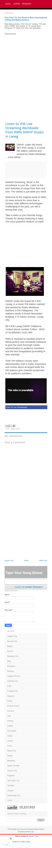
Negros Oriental (13, 766)
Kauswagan (11, 731)
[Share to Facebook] (14, 426)
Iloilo (9, 716)
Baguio (10, 646)
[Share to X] (11, 426)
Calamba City (12, 681)
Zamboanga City (13, 795)
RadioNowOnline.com (26, 832)
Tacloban (10, 786)
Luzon (17, 429)
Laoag (13, 429)
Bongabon (11, 666)
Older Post (43, 561)
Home (8, 4)
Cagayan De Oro (13, 676)
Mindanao (11, 761)
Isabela (10, 726)
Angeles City (12, 636)
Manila (9, 756)
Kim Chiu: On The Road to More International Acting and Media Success (26, 18)
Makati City (11, 751)
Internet (10, 721)
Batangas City (12, 656)
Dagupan (10, 696)
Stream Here (33, 836)
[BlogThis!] (9, 426)
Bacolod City (12, 641)
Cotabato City (12, 691)
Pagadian (11, 776)
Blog (9, 661)
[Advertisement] (26, 51)
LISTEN (16, 4)
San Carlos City (13, 781)
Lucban (10, 741)
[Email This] (6, 426)
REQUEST (26, 4)
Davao (9, 701)
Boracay (10, 671)
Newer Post (9, 561)
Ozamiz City (12, 771)
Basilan (10, 651)
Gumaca (10, 711)
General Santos (13, 706)
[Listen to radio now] (24, 842)
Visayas (10, 791)
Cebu (9, 686)
